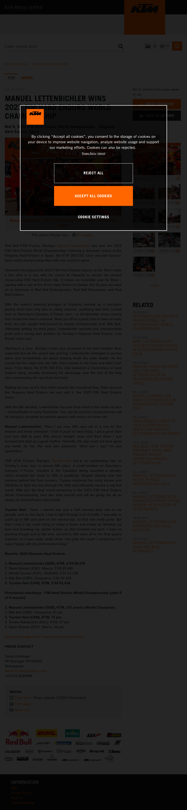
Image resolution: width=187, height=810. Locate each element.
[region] (93, 168)
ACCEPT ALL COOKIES (93, 195)
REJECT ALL (93, 173)
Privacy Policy (89, 153)
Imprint (101, 153)
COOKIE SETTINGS (93, 216)
